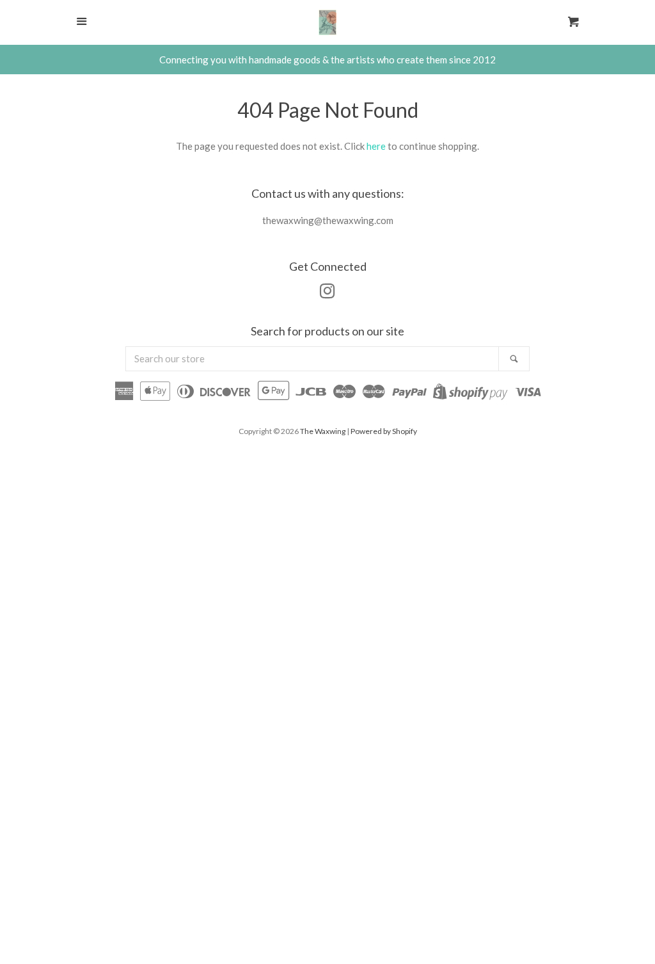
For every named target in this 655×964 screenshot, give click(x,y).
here (376, 146)
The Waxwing (322, 431)
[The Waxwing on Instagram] (327, 293)
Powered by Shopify (384, 431)
